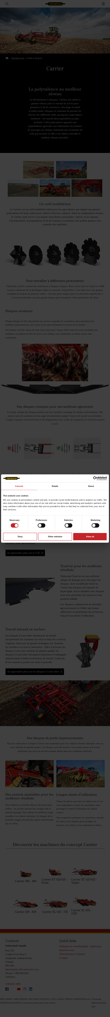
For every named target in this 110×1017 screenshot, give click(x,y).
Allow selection (55, 536)
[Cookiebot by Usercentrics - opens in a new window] (95, 478)
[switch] (41, 527)
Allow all (90, 536)
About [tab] (91, 486)
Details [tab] (55, 486)
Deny (20, 536)
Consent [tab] (19, 486)
